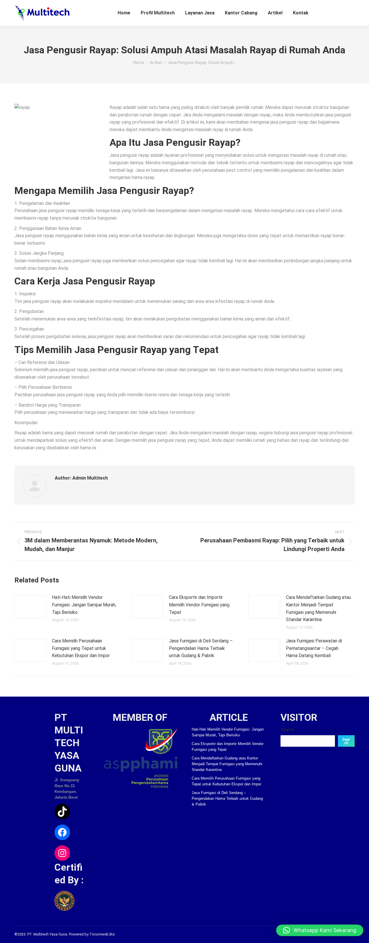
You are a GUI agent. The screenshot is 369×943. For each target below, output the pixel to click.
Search (287, 729)
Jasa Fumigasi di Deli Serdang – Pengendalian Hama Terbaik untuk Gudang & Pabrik (201, 648)
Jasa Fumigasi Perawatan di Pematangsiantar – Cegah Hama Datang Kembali (314, 648)
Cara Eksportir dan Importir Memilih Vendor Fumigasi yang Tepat (199, 605)
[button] (319, 930)
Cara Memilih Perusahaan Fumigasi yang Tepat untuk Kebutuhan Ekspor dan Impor (81, 648)
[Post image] (30, 606)
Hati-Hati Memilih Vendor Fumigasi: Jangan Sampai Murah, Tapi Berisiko (84, 605)
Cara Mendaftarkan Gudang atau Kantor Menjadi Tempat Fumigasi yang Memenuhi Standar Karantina (318, 608)
